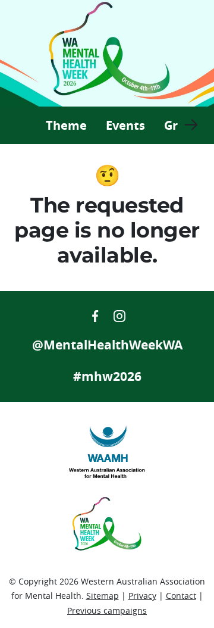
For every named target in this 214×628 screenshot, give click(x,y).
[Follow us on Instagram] (119, 314)
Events (125, 125)
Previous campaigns (107, 610)
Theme (66, 125)
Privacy (142, 595)
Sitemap (102, 595)
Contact (181, 595)
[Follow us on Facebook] (96, 314)
